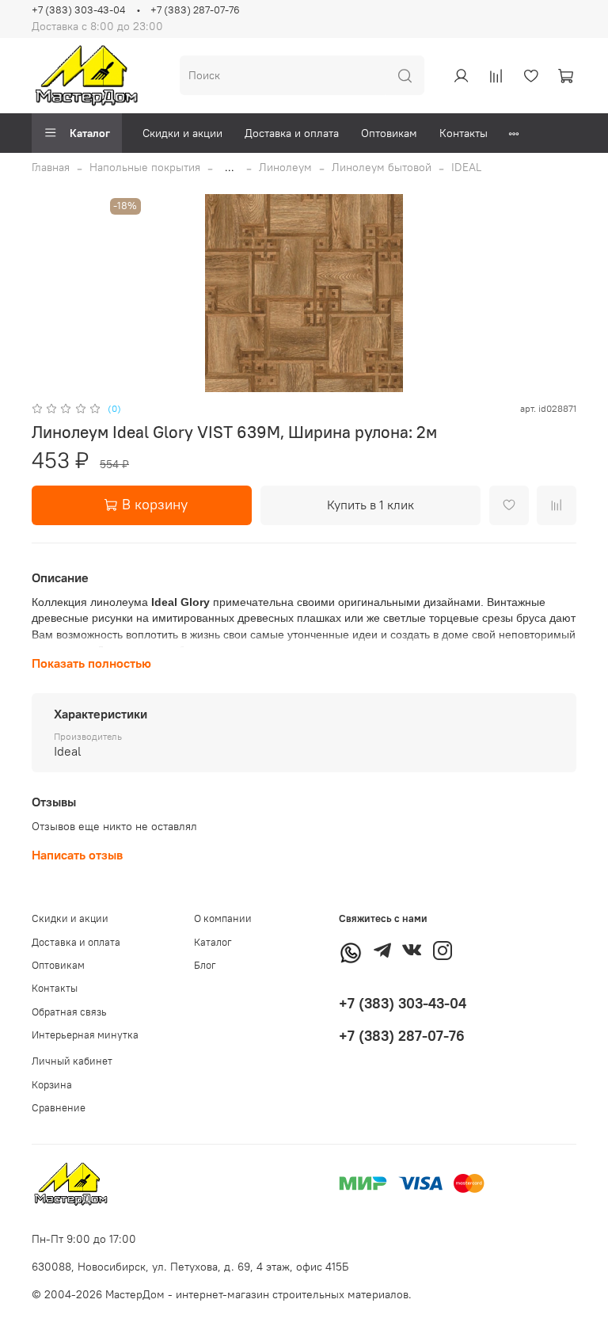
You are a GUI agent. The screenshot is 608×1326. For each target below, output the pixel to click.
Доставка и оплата (292, 133)
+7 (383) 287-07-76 (195, 10)
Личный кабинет (72, 1061)
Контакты (463, 133)
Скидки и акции (182, 133)
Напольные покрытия (144, 167)
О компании (223, 918)
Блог (205, 965)
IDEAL (466, 167)
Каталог (90, 133)
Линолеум (285, 167)
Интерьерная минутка (85, 1035)
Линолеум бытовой (381, 167)
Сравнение (59, 1108)
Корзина (52, 1085)
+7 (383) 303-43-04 (78, 10)
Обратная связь (69, 1012)
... (229, 167)
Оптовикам (389, 133)
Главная (51, 167)
